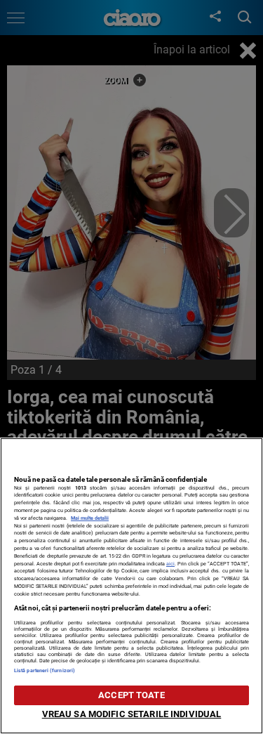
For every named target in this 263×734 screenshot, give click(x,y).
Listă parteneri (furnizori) (44, 670)
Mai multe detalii (90, 518)
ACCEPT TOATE (131, 695)
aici (170, 564)
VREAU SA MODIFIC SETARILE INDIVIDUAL (132, 714)
